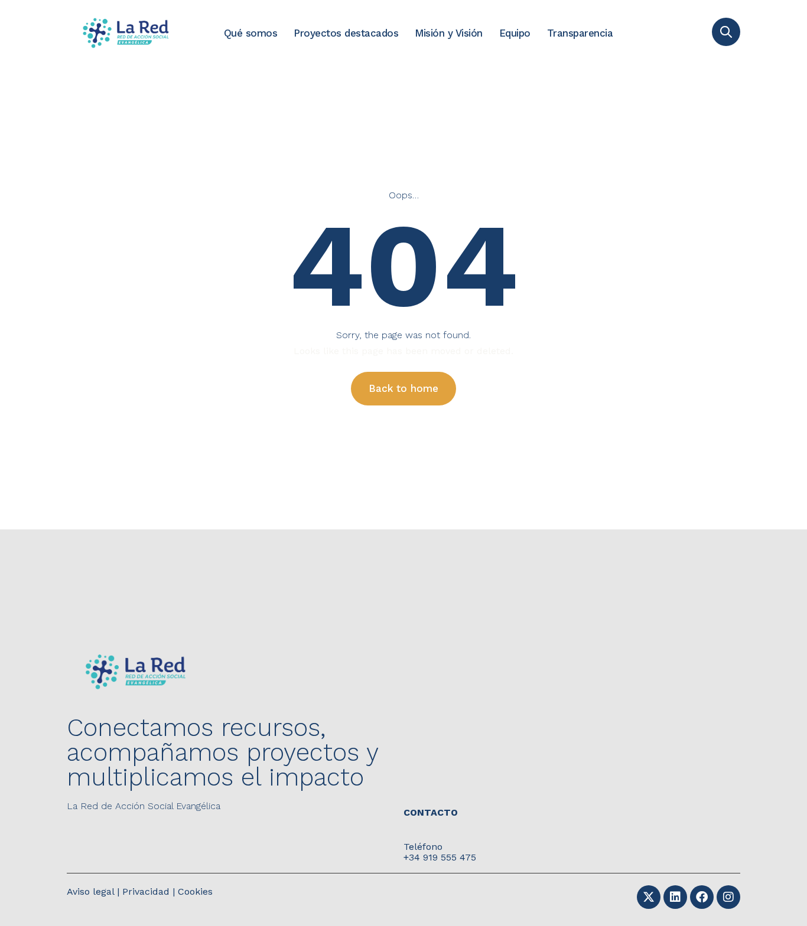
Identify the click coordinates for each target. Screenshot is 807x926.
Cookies (195, 891)
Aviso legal (90, 891)
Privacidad (146, 891)
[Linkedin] (675, 897)
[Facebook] (702, 897)
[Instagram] (728, 897)
